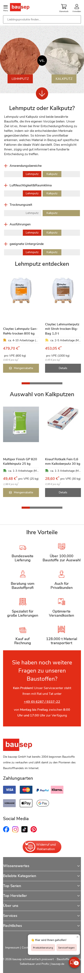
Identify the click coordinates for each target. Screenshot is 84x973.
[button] (26, 383)
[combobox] (42, 19)
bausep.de (57, 964)
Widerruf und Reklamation (46, 846)
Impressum (12, 948)
